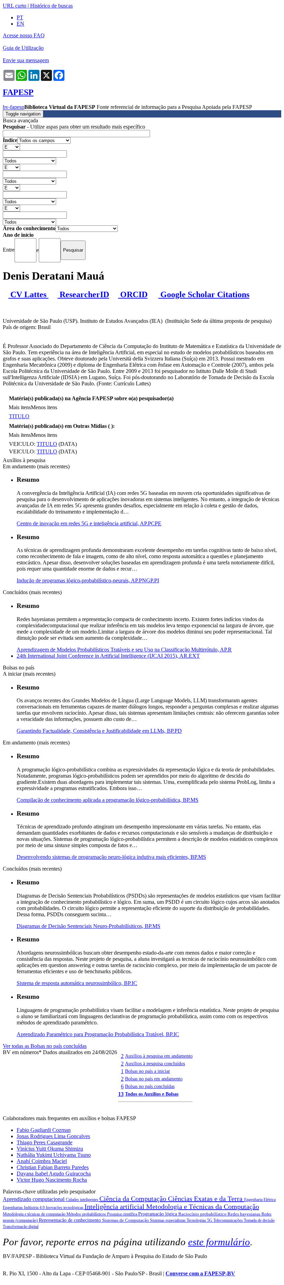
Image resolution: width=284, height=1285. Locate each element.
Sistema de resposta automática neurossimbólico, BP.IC (77, 983)
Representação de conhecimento (70, 1220)
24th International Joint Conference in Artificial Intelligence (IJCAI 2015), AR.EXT (108, 656)
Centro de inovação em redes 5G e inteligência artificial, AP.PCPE (89, 523)
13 (121, 1094)
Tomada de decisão (259, 1220)
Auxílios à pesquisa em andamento (159, 1056)
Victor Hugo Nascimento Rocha (52, 1180)
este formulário (219, 1241)
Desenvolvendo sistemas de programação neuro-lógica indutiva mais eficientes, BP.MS (111, 857)
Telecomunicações (228, 1220)
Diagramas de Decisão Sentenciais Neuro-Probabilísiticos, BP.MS (88, 926)
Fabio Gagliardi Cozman (44, 1130)
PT (20, 17)
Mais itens (20, 407)
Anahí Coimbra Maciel (42, 1161)
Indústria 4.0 (35, 1207)
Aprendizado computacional (34, 1199)
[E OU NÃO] (11, 147)
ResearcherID (83, 294)
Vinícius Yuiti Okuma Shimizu (50, 1149)
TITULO (19, 416)
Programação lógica (158, 1214)
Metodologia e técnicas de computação (34, 1214)
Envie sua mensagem (26, 60)
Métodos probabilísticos (86, 1214)
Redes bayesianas (244, 1214)
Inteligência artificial (115, 1206)
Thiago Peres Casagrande (44, 1142)
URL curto (14, 6)
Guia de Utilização (23, 48)
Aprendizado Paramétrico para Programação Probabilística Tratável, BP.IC (98, 1034)
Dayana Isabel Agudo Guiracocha (54, 1173)
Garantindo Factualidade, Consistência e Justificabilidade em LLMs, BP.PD (99, 731)
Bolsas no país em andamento (154, 1078)
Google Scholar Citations (203, 294)
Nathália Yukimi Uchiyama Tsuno (54, 1155)
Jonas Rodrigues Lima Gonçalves (53, 1136)
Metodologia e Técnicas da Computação (202, 1206)
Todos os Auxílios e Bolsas (151, 1094)
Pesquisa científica (122, 1214)
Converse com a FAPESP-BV (200, 1273)
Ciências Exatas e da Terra (206, 1198)
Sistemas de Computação (126, 1220)
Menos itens (44, 407)
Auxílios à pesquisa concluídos (155, 1063)
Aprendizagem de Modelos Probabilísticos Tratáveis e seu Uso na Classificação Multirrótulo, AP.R (124, 650)
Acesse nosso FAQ (24, 35)
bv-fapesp (13, 107)
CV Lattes (28, 294)
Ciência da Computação (133, 1198)
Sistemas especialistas (168, 1220)
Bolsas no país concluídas (150, 1086)
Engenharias (13, 1207)
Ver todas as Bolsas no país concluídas (45, 1046)
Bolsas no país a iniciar (147, 1071)
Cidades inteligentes (82, 1199)
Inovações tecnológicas (65, 1207)
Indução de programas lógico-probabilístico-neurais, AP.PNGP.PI (88, 580)
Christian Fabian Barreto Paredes (53, 1167)
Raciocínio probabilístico (203, 1214)
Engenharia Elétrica (260, 1199)
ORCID (133, 294)
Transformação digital (20, 1226)
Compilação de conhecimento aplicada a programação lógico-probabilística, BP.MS (107, 800)
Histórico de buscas (51, 6)
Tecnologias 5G (200, 1220)
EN (20, 24)
